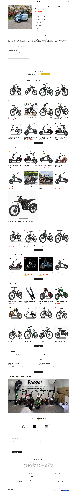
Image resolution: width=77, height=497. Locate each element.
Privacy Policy (30, 454)
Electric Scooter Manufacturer (16, 46)
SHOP (19, 476)
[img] (38, 419)
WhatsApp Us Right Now (38, 11)
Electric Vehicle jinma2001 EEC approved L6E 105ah (18, 52)
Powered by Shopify (10, 489)
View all (38, 346)
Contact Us (20, 481)
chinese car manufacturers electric (17, 35)
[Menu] (9, 2)
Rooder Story (20, 482)
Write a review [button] (45, 74)
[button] (65, 2)
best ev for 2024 (13, 39)
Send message (17, 452)
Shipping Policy (31, 477)
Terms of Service (35, 454)
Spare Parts (20, 477)
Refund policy (31, 476)
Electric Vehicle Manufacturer (16, 43)
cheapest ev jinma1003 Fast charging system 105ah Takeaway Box (21, 59)
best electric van (18, 39)
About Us (20, 480)
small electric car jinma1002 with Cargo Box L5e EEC (18, 58)
